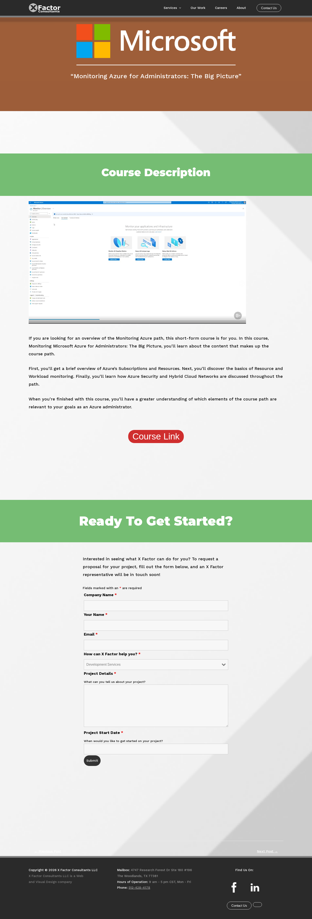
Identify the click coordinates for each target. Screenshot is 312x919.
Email (91, 634)
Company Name (100, 595)
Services (170, 8)
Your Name (95, 614)
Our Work (198, 8)
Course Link (156, 436)
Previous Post (47, 851)
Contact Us (269, 8)
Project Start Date (103, 732)
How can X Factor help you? (112, 654)
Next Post (267, 851)
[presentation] (179, 7)
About (241, 8)
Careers (221, 8)
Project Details (100, 673)
